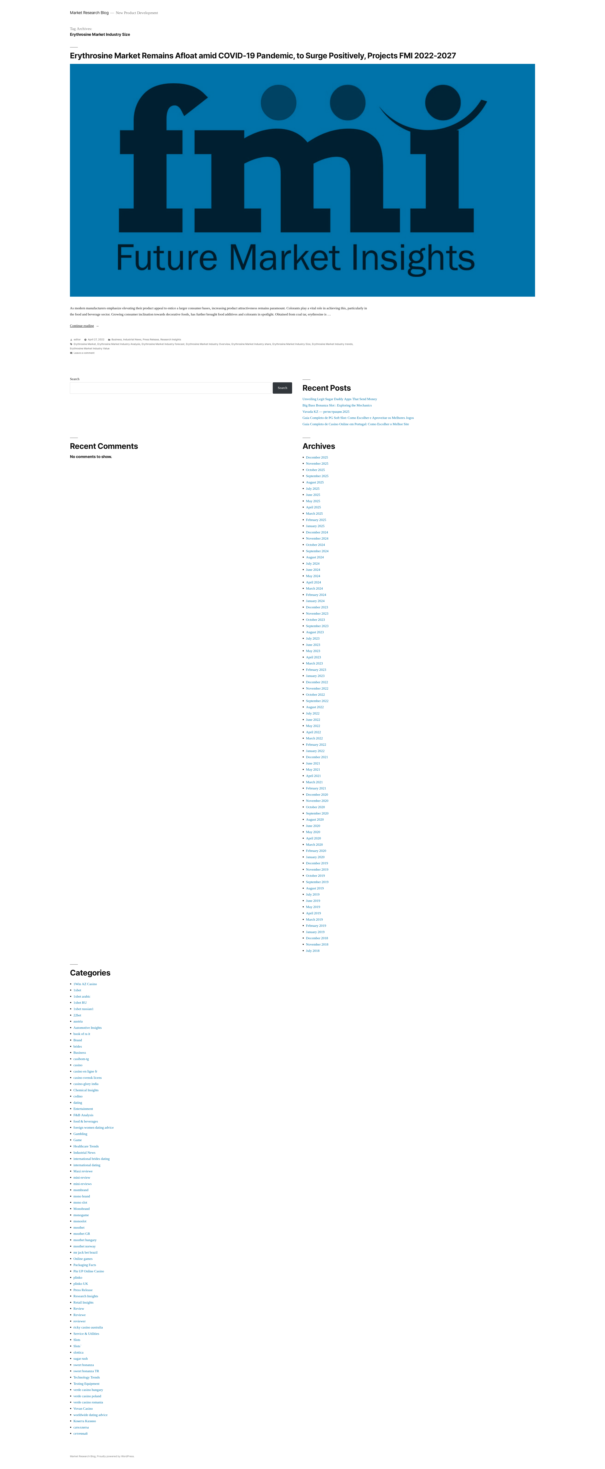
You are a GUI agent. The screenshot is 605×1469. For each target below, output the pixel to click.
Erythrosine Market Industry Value (89, 348)
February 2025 (316, 520)
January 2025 (315, 526)
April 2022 (313, 732)
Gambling (80, 1134)
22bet (77, 1015)
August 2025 (315, 482)
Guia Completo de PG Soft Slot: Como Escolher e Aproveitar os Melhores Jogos (358, 418)
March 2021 (314, 782)
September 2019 (317, 882)
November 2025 (317, 463)
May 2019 (313, 907)
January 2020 (315, 857)
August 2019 (315, 888)
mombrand (80, 1190)
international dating (86, 1165)
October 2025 (315, 470)
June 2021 (313, 763)
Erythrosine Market (85, 344)
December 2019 (317, 863)
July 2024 (313, 563)
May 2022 (313, 726)
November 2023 (317, 613)
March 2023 (314, 663)
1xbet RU (80, 1002)
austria (78, 1021)
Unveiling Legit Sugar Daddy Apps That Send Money (339, 399)
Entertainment (83, 1109)
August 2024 (315, 557)
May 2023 (313, 651)
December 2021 (317, 757)
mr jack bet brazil (85, 1252)
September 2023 (317, 626)
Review (78, 1308)
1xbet (77, 990)
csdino (78, 1096)
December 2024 (317, 532)
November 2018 (317, 944)
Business (117, 339)
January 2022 (315, 751)
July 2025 (313, 488)
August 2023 (315, 632)
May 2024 (313, 576)
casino (77, 1065)
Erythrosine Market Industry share (251, 344)
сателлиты (81, 1427)
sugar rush (80, 1358)
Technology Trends (86, 1377)
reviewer (79, 1321)
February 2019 (316, 925)
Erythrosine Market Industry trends (332, 344)
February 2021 (316, 788)
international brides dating (91, 1159)
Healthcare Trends (86, 1146)
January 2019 (315, 932)
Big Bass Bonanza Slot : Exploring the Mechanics (337, 405)
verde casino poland (87, 1396)
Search (74, 379)
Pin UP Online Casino (88, 1271)
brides (77, 1046)
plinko (77, 1277)
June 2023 (313, 645)
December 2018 (317, 938)
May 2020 (313, 832)
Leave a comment (84, 352)
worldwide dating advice (90, 1415)
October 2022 (315, 694)
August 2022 (315, 707)
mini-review (81, 1177)
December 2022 (317, 682)
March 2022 (314, 738)
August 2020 (315, 819)
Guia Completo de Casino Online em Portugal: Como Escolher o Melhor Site (355, 424)
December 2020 (317, 794)
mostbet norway (84, 1246)
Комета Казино (84, 1421)
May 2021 (313, 769)
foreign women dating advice (93, 1127)
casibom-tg (81, 1059)
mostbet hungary (85, 1240)
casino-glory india (85, 1084)
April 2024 (313, 582)
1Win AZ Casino (85, 984)
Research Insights (170, 339)
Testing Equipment (86, 1383)
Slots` (77, 1346)
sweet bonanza (83, 1365)
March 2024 (314, 588)
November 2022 (317, 688)
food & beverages (85, 1121)
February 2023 (316, 669)
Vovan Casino (83, 1408)
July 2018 (313, 951)
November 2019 (317, 869)
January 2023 (315, 676)
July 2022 (313, 713)
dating (77, 1102)
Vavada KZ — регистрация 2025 (325, 411)
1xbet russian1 (83, 1009)
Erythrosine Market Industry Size (291, 344)
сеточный (80, 1433)
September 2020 (317, 813)
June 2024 (313, 569)
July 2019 (313, 894)
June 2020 (313, 826)
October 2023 (315, 619)
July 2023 (313, 638)
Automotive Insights (87, 1027)
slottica (78, 1352)
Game (77, 1140)
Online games (83, 1259)
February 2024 (316, 595)
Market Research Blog (89, 12)
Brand (77, 1040)
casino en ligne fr (85, 1071)
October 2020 (315, 807)
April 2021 (313, 776)
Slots (76, 1340)
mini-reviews (82, 1184)
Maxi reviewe (83, 1171)
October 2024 (315, 545)
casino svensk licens (87, 1077)
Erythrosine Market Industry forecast (163, 344)
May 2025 (313, 501)
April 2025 (313, 507)
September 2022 (317, 701)
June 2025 (313, 495)
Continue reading (84, 325)
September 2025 (317, 476)
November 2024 (317, 538)
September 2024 (317, 551)
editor (77, 339)
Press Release (151, 339)
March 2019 (314, 919)
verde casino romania (88, 1402)
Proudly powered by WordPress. (115, 1456)
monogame (81, 1215)
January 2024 (315, 601)
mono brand (81, 1196)
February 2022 (316, 744)
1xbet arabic (81, 996)
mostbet (78, 1227)
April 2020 (313, 838)
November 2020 (317, 801)
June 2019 (313, 901)
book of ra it (81, 1034)
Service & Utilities (86, 1333)
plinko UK (80, 1283)
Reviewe (79, 1315)
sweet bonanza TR (86, 1371)
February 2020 (316, 851)
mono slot (80, 1202)
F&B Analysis (83, 1115)
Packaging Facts (84, 1265)
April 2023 (313, 657)
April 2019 (313, 913)
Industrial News (132, 339)
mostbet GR (81, 1233)
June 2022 (313, 719)
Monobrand (81, 1209)
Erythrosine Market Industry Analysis (118, 344)
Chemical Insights (86, 1090)
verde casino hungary (88, 1390)
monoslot (79, 1221)
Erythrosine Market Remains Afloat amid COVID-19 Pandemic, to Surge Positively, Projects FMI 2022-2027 (263, 55)
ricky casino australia (88, 1327)
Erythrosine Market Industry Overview (208, 344)
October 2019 (315, 875)
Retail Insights (83, 1302)
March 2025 (314, 513)
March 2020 (314, 844)
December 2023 (317, 607)
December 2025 (317, 457)
